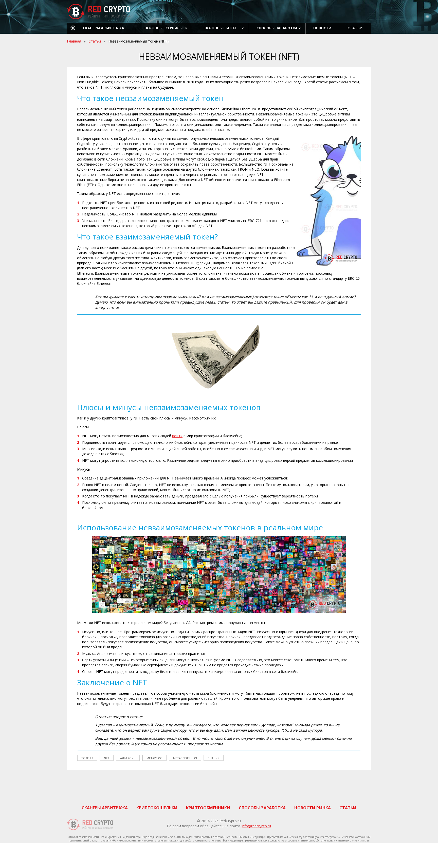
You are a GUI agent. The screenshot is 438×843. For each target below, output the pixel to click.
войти (177, 435)
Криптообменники (208, 808)
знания (213, 758)
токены (87, 758)
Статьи (355, 28)
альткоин (128, 758)
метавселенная (185, 758)
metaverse (154, 758)
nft (106, 758)
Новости (322, 28)
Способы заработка (277, 28)
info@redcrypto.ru (256, 826)
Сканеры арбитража (103, 28)
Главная (74, 41)
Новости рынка (312, 808)
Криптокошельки (156, 808)
